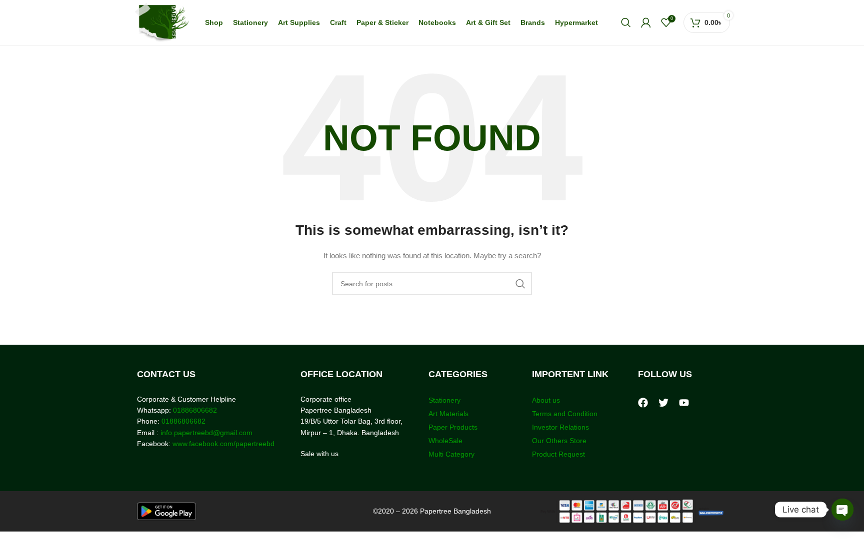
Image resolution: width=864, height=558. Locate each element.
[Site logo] (161, 22)
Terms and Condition (565, 414)
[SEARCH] (520, 283)
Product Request (558, 454)
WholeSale (445, 441)
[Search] (626, 22)
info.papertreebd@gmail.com (206, 433)
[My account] (646, 22)
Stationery (444, 400)
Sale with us (319, 454)
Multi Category (451, 454)
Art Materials (448, 414)
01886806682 (194, 410)
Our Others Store (560, 441)
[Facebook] (643, 403)
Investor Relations (560, 427)
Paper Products (453, 427)
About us (546, 400)
